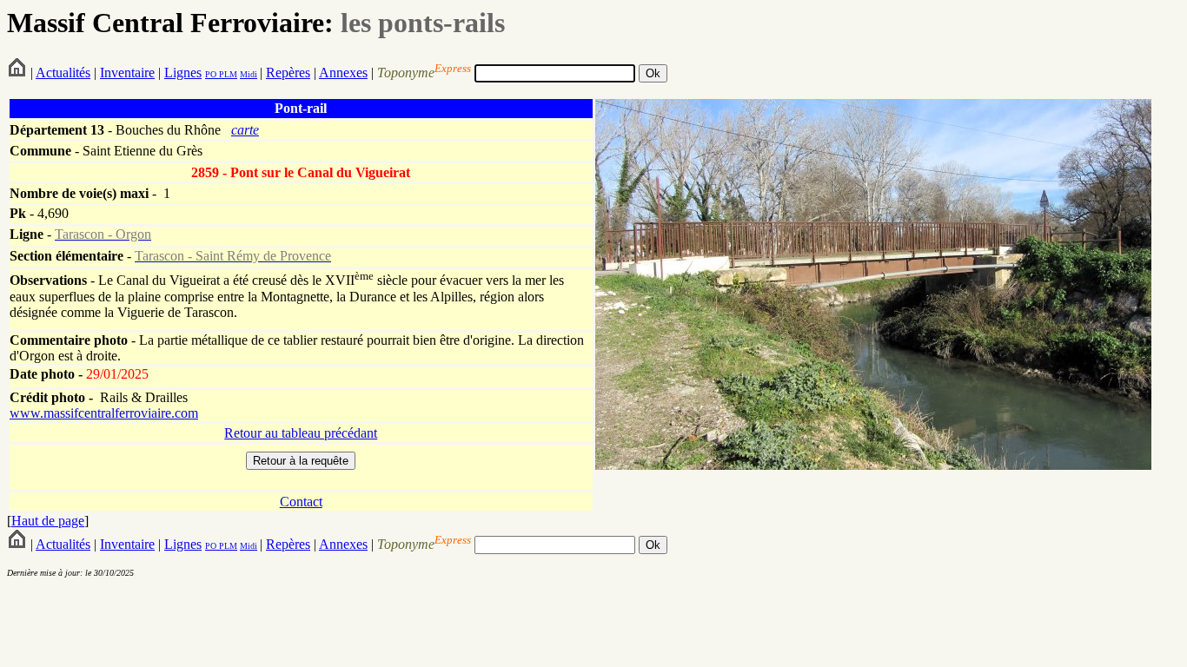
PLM (226, 74)
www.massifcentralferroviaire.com (104, 413)
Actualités (63, 72)
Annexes (343, 72)
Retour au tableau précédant (300, 433)
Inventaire (127, 72)
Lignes (183, 72)
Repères (288, 72)
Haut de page (47, 520)
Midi (248, 74)
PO (210, 74)
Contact (301, 501)
